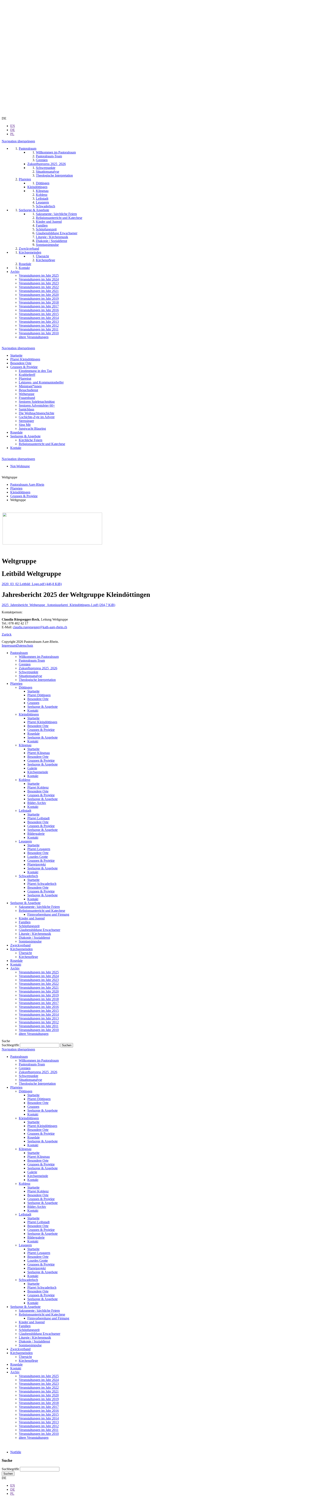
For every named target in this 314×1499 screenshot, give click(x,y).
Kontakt (15, 448)
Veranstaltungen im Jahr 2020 (39, 991)
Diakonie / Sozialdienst (34, 937)
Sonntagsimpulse (30, 941)
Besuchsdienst (28, 390)
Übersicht (25, 953)
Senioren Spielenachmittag (37, 401)
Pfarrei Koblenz (38, 787)
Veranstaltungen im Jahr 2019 (39, 995)
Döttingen (25, 687)
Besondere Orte (20, 363)
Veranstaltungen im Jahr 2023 (39, 980)
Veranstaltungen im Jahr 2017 (39, 1003)
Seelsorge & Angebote (25, 436)
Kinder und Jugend (32, 918)
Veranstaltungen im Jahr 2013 (39, 1018)
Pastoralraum (19, 653)
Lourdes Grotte (37, 857)
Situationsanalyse (30, 676)
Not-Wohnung (20, 466)
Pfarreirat (25, 378)
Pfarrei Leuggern (38, 849)
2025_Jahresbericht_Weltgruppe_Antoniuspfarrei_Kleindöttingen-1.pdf (58, 605)
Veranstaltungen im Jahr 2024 (39, 976)
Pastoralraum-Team (32, 660)
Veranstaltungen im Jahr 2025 (39, 972)
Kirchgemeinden (21, 949)
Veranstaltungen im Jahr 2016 (39, 1007)
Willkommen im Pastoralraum (39, 656)
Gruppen (33, 703)
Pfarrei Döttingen (39, 695)
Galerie (32, 768)
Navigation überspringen (18, 141)
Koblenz (24, 780)
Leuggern (25, 841)
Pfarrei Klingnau (38, 753)
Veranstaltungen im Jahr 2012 (39, 1022)
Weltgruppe (26, 394)
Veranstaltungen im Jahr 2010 (39, 1030)
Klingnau (25, 745)
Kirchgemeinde (37, 772)
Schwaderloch (28, 876)
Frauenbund (27, 398)
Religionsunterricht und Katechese (42, 444)
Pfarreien (16, 683)
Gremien (25, 664)
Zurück (7, 634)
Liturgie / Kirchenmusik (35, 933)
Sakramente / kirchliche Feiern (39, 907)
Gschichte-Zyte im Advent (36, 417)
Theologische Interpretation (37, 680)
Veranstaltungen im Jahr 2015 (39, 1010)
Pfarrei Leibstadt (38, 818)
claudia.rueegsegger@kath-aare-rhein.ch (40, 627)
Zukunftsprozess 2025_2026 (38, 668)
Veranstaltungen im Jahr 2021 (39, 987)
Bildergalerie (36, 833)
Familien (25, 922)
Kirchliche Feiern (30, 440)
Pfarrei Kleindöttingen (25, 359)
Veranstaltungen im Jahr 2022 (39, 984)
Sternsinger (26, 421)
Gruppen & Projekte (24, 367)
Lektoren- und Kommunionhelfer (41, 382)
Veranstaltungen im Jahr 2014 (39, 1014)
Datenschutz (24, 645)
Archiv (15, 968)
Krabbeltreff (27, 374)
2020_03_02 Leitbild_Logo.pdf (32, 584)
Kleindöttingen (29, 714)
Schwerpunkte (28, 672)
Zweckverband (20, 945)
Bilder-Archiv (36, 803)
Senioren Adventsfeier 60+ (37, 405)
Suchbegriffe (10, 1045)
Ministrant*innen (30, 386)
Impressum (9, 645)
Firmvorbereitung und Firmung (48, 914)
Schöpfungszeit (29, 926)
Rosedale (16, 432)
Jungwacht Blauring (32, 428)
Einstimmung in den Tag (35, 371)
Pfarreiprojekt (36, 864)
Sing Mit (25, 424)
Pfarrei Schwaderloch (41, 883)
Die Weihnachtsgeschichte (36, 413)
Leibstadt (25, 810)
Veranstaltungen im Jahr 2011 (39, 1026)
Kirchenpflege (28, 957)
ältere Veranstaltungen (33, 1034)
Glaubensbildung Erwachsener (39, 930)
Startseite (16, 355)
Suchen (8, 1473)
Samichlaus (26, 409)
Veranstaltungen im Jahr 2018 (39, 999)
